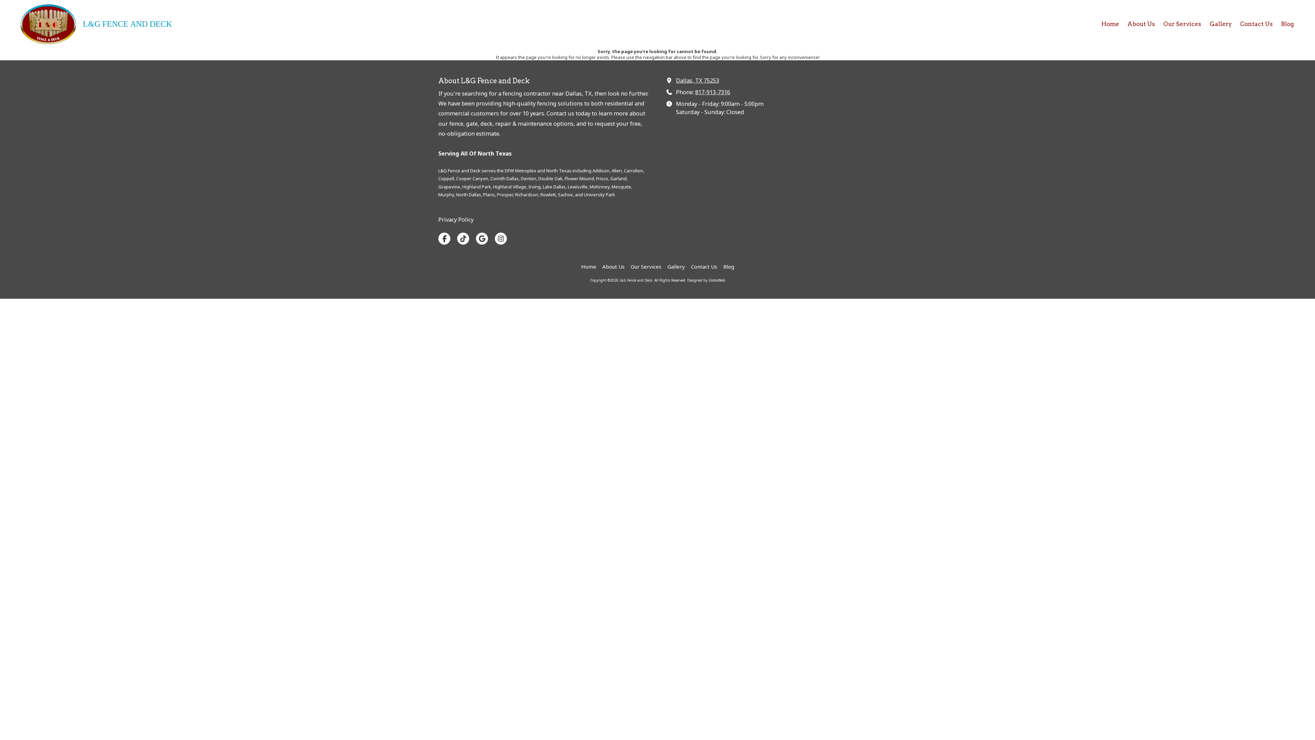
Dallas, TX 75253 (697, 80)
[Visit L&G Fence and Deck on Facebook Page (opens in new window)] (444, 239)
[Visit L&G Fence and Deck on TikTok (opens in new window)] (463, 239)
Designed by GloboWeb (706, 280)
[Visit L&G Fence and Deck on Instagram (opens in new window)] (501, 239)
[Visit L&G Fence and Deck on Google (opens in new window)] (482, 239)
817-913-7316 (712, 92)
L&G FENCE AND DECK (127, 24)
